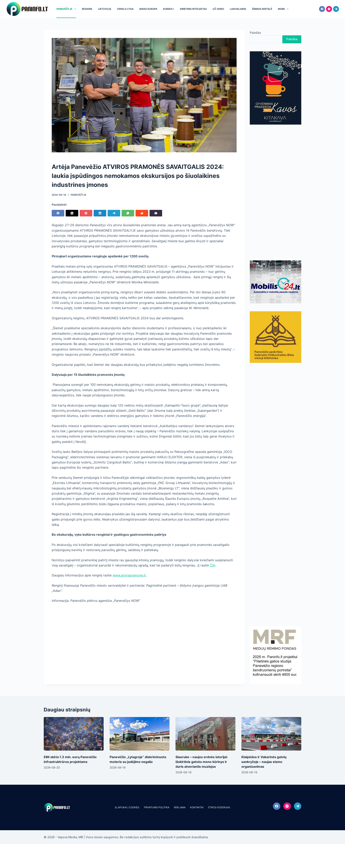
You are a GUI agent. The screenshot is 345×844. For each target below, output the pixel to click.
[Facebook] (322, 9)
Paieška (255, 33)
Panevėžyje (64, 8)
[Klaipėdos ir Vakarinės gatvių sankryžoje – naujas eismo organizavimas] (271, 734)
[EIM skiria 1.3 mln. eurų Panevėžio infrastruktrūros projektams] (74, 734)
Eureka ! (168, 8)
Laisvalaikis (238, 8)
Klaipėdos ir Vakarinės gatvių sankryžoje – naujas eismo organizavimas (264, 762)
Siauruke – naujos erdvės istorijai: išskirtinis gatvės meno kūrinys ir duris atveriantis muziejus (201, 762)
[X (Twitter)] (72, 213)
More (281, 8)
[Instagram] (329, 9)
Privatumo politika (156, 807)
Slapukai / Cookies (127, 807)
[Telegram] (336, 9)
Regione (87, 8)
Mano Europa (148, 8)
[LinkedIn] (100, 213)
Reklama (179, 807)
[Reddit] (142, 213)
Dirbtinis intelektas (193, 8)
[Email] (156, 213)
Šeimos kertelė (262, 8)
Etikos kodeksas (219, 807)
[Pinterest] (86, 213)
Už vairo (218, 8)
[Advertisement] (275, 192)
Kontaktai (196, 807)
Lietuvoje (104, 8)
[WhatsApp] (128, 213)
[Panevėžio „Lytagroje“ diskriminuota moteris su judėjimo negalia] (140, 734)
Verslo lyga (125, 8)
